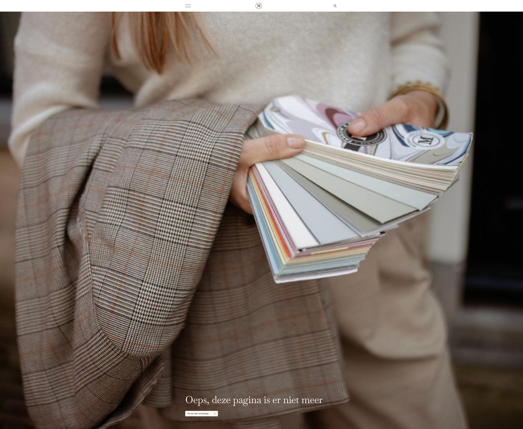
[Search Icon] (335, 6)
